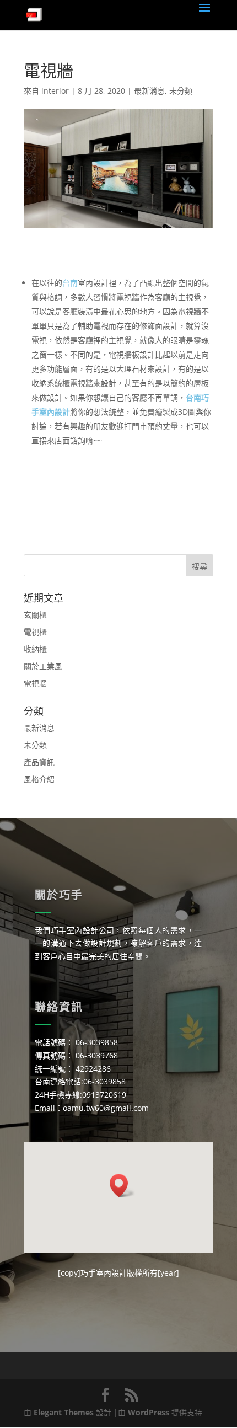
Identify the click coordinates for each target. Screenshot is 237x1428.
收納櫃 (35, 649)
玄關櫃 (35, 614)
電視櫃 (35, 632)
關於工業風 (43, 666)
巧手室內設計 (103, 1272)
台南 (70, 282)
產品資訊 (39, 762)
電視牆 (35, 683)
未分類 (180, 90)
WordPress (148, 1412)
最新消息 (149, 90)
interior (55, 90)
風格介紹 (39, 779)
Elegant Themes (64, 1412)
